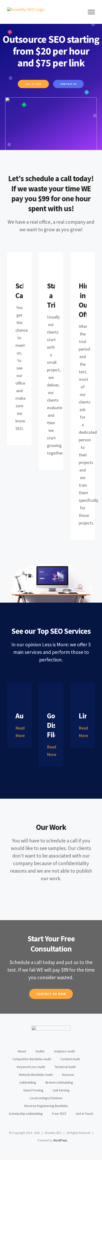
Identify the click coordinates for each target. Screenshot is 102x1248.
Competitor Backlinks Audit (32, 1059)
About (22, 1051)
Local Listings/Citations (46, 1098)
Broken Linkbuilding (59, 1082)
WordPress (60, 1140)
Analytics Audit (64, 1051)
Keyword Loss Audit (31, 1067)
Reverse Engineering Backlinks (46, 1106)
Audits (40, 1051)
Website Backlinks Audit (36, 1074)
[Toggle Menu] (91, 12)
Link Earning (61, 1090)
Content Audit (70, 1059)
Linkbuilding (27, 1082)
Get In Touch (84, 1113)
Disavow (68, 1074)
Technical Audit (65, 1067)
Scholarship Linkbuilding (26, 1113)
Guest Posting (33, 1090)
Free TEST (59, 1113)
